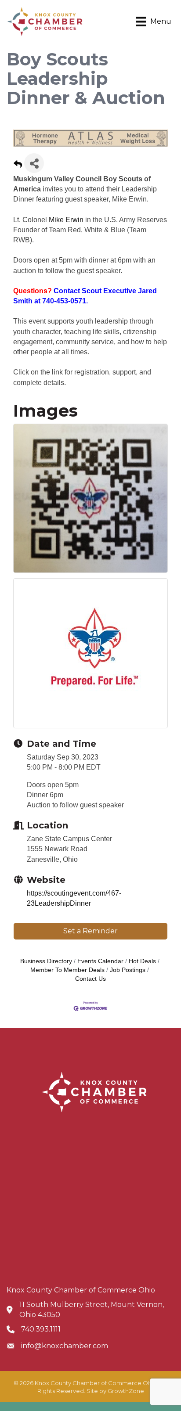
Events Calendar (100, 961)
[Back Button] (18, 165)
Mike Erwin (66, 219)
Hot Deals (142, 961)
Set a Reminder (90, 931)
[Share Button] (34, 163)
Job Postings (127, 970)
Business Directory (46, 961)
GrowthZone (126, 1390)
